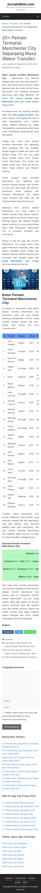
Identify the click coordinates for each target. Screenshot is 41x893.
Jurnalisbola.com (23, 887)
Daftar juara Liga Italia (12, 851)
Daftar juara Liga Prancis (13, 866)
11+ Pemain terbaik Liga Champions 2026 (20, 806)
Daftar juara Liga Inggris (12, 859)
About (25, 882)
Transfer (14, 23)
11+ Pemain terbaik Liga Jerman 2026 (18, 822)
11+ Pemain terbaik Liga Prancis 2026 (18, 825)
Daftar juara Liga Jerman (13, 862)
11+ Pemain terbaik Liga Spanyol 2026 (19, 818)
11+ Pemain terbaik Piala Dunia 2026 (18, 803)
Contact (18, 882)
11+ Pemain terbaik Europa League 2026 (20, 829)
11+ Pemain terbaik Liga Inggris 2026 (18, 810)
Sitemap (32, 878)
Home (5, 23)
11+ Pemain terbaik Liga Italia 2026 (17, 814)
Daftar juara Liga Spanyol (13, 855)
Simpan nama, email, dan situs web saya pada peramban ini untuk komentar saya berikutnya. (19, 716)
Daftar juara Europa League (14, 847)
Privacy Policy (21, 878)
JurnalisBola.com (20, 4)
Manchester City (24, 643)
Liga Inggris (10, 643)
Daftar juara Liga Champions (14, 843)
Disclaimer (9, 878)
